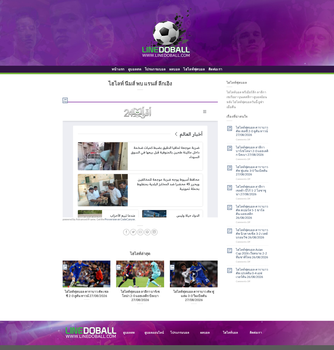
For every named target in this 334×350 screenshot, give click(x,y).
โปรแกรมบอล (155, 69)
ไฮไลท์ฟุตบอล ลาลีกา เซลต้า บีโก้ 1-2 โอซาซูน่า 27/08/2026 (251, 190)
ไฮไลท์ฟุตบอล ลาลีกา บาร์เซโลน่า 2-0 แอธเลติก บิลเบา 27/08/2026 (252, 150)
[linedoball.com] (167, 33)
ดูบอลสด (134, 69)
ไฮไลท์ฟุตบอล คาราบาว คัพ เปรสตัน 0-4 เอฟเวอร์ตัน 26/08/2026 (252, 273)
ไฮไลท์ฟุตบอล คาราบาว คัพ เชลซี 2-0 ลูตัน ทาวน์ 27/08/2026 (252, 130)
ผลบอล (174, 69)
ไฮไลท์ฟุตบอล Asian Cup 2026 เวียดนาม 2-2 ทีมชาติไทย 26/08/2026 (252, 253)
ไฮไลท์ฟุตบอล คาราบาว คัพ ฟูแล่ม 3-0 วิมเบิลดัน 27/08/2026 (252, 170)
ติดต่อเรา (215, 69)
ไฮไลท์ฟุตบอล (194, 69)
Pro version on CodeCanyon (120, 219)
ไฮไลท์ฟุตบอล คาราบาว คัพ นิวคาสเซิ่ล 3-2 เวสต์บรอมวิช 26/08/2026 (252, 233)
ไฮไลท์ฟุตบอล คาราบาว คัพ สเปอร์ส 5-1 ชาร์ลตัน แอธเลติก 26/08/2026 (252, 211)
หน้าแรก (118, 69)
